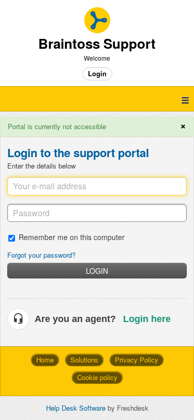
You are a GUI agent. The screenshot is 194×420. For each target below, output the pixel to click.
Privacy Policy (136, 360)
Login (97, 270)
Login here (147, 319)
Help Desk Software (77, 408)
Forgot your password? (41, 255)
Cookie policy (97, 377)
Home (45, 360)
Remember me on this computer (72, 237)
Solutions (84, 360)
